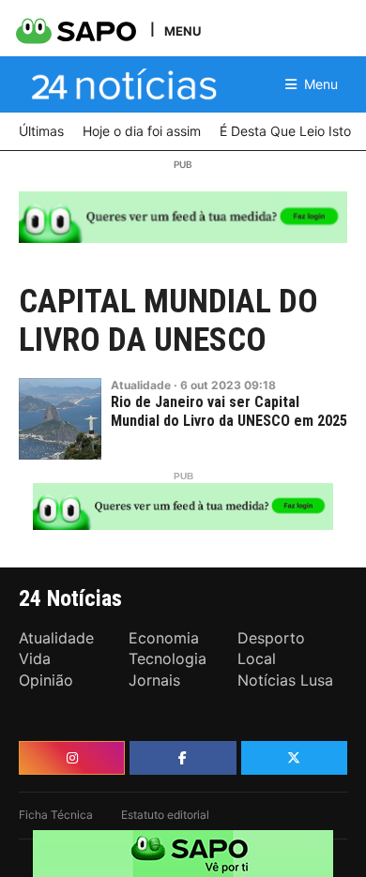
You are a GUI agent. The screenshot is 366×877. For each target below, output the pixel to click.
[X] (294, 758)
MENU (182, 30)
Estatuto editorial (165, 815)
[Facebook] (183, 758)
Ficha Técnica (56, 815)
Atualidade (141, 385)
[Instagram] (72, 758)
